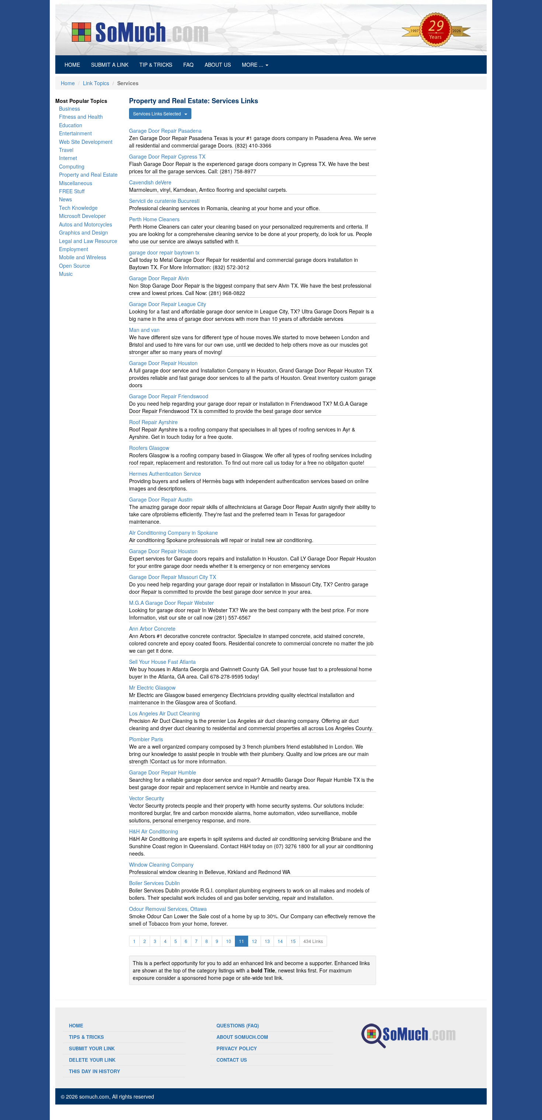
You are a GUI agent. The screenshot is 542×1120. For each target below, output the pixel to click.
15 (293, 941)
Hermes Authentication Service (165, 473)
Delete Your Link (92, 1059)
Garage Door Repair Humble (162, 772)
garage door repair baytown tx (164, 252)
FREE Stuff (71, 191)
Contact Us (231, 1059)
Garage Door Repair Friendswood (168, 396)
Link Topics (96, 83)
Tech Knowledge (78, 207)
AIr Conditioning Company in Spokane (173, 532)
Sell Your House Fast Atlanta (162, 661)
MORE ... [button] (253, 64)
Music (66, 273)
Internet (68, 158)
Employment (73, 249)
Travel (66, 149)
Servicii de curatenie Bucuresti (164, 200)
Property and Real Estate (88, 174)
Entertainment (75, 133)
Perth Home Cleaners (154, 219)
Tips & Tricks (86, 1036)
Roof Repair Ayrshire (153, 422)
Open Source (74, 265)
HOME (75, 64)
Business (69, 108)
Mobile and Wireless (82, 257)
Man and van (144, 329)
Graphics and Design (83, 232)
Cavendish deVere (150, 182)
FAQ (188, 64)
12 (254, 941)
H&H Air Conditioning (153, 831)
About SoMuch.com (242, 1036)
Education (70, 125)
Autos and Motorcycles (85, 224)
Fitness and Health (81, 116)
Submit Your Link (92, 1048)
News (65, 199)
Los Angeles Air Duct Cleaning (164, 713)
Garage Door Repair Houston (163, 363)
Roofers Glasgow (149, 447)
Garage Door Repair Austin (160, 499)
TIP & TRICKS (155, 64)
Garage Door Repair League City (167, 304)
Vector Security (146, 798)
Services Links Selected (158, 113)
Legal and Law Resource (88, 241)
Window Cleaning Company (161, 864)
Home (68, 83)
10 (228, 941)
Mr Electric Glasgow (152, 687)
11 (241, 941)
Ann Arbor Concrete (152, 628)
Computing (71, 166)
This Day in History (94, 1071)
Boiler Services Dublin (154, 883)
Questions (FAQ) (237, 1025)
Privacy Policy (236, 1048)
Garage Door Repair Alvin (159, 278)
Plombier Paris (146, 739)
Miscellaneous (75, 183)
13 (267, 941)
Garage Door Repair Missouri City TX (172, 576)
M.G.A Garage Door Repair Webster (171, 602)
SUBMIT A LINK (109, 64)
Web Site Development (85, 141)
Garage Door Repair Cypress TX (167, 156)
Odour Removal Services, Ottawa (168, 908)
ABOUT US (218, 64)
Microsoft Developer (82, 215)
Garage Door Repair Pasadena (165, 130)
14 (280, 941)
